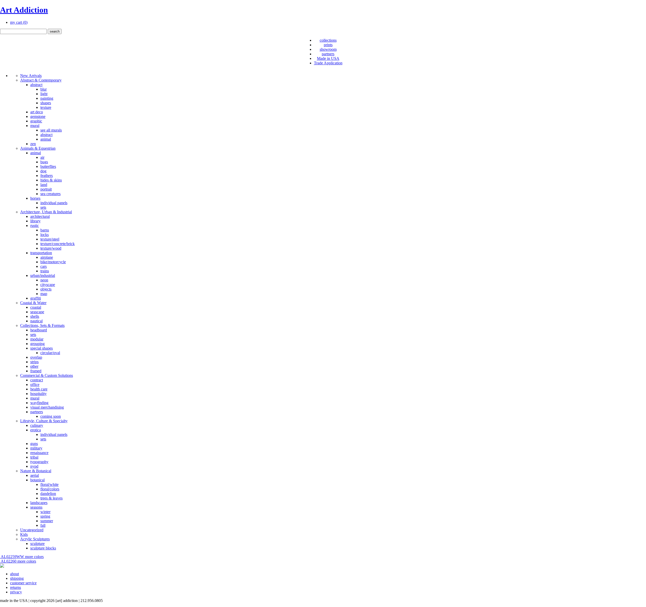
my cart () (19, 22)
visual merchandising (47, 407)
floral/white (49, 484)
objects (45, 289)
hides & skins (51, 180)
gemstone (37, 116)
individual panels (53, 203)
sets (43, 207)
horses (35, 198)
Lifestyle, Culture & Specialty (44, 421)
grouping (37, 343)
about (14, 574)
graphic (36, 121)
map (43, 294)
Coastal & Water (33, 303)
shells (34, 316)
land (43, 184)
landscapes (38, 502)
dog (43, 171)
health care (38, 389)
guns (34, 443)
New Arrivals (31, 75)
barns (44, 230)
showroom (328, 49)
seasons (36, 507)
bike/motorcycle (53, 262)
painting (46, 98)
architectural (40, 216)
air (42, 157)
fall (42, 525)
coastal (35, 307)
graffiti (35, 298)
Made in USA (328, 58)
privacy (16, 592)
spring (45, 516)
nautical (36, 321)
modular (36, 339)
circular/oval (50, 353)
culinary (36, 425)
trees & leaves (51, 498)
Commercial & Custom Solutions (46, 375)
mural (34, 125)
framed (35, 371)
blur (43, 89)
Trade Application (328, 63)
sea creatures (50, 194)
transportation (41, 253)
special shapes (41, 348)
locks (44, 234)
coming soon (50, 416)
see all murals (51, 130)
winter (45, 512)
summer (46, 521)
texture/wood (50, 248)
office (34, 384)
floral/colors (49, 489)
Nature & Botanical (35, 471)
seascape (37, 312)
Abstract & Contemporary (41, 80)
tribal (34, 457)
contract (36, 380)
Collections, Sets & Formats (42, 325)
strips (34, 362)
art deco (36, 112)
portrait (46, 189)
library (35, 221)
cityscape (47, 284)
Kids (24, 534)
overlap (36, 357)
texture (45, 107)
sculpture (37, 543)
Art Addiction (24, 9)
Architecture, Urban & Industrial (46, 212)
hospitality (38, 393)
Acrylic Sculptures (35, 539)
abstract (36, 85)
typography (39, 462)
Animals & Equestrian (38, 148)
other (34, 366)
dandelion (48, 493)
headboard (38, 330)
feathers (46, 175)
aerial (34, 475)
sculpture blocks (43, 548)
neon (44, 280)
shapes (45, 103)
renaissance (39, 453)
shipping (17, 578)
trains (44, 271)
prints (328, 45)
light (43, 94)
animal (45, 139)
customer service (23, 583)
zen (33, 144)
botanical (37, 480)
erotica (35, 430)
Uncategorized (31, 530)
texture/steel (49, 239)
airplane (46, 257)
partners (328, 54)
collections (328, 40)
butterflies (48, 166)
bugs (44, 162)
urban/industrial (42, 275)
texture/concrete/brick (57, 244)
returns (15, 587)
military (36, 448)
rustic (34, 225)
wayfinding (39, 403)
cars (43, 266)
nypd (34, 466)
